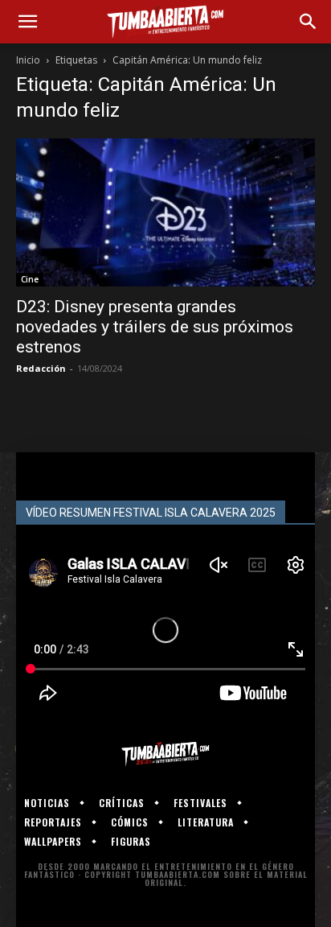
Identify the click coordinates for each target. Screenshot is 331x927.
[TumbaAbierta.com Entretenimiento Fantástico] (165, 754)
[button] (27, 21)
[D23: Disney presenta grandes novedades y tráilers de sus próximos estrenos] (165, 212)
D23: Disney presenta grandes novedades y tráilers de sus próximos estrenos (154, 326)
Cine (30, 279)
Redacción (41, 368)
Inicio (28, 60)
